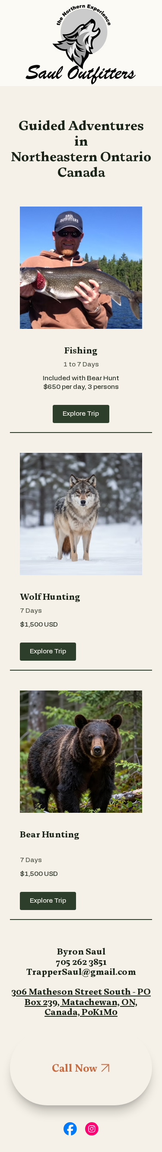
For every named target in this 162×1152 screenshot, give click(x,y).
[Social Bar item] (70, 1129)
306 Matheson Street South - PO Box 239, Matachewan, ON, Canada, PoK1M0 (81, 1002)
